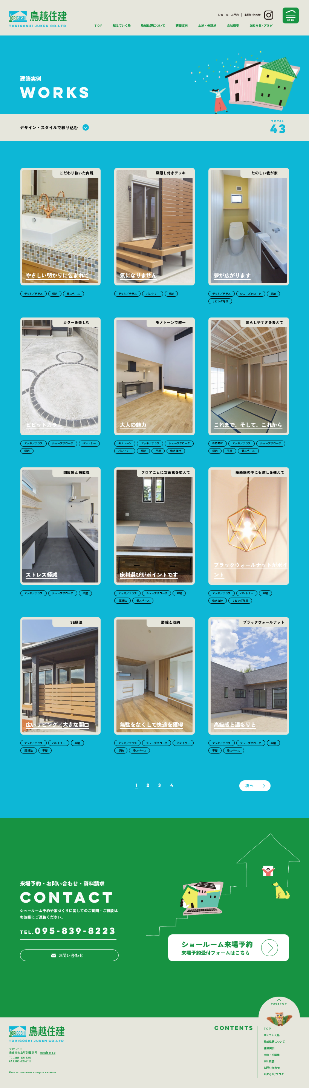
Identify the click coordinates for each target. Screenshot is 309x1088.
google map (47, 1052)
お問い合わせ (252, 15)
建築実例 (182, 25)
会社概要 (233, 25)
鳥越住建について (153, 25)
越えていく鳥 (122, 25)
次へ (249, 785)
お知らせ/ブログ (260, 25)
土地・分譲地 (207, 25)
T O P (98, 25)
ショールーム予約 (228, 15)
